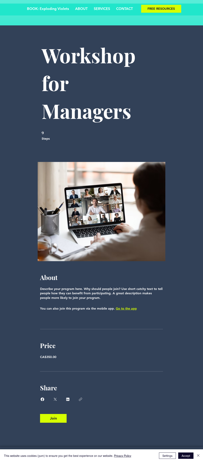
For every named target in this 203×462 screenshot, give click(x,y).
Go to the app (126, 308)
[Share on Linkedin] (67, 399)
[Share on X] (55, 399)
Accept (186, 456)
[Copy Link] (80, 399)
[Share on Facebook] (42, 399)
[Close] (198, 455)
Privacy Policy (122, 456)
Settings (167, 456)
